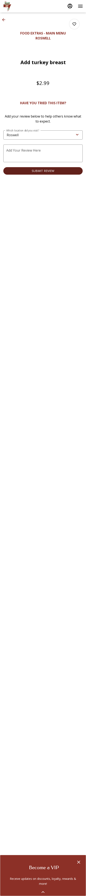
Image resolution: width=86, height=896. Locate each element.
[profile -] (69, 6)
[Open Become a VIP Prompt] (43, 892)
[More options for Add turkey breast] (74, 24)
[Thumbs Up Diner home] (22, 6)
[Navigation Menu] (80, 6)
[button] (5, 20)
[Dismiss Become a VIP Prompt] (79, 862)
